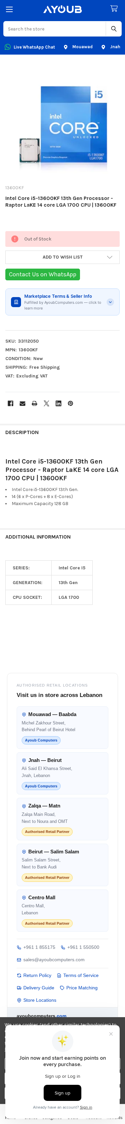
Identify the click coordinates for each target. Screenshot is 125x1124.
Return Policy (37, 975)
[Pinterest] (70, 403)
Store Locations (39, 1000)
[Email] (22, 403)
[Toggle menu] (9, 9)
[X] (46, 403)
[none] (62, 121)
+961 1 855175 (39, 947)
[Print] (34, 403)
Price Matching (82, 987)
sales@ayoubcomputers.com (54, 959)
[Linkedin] (58, 403)
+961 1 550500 (83, 947)
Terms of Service (81, 975)
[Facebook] (10, 403)
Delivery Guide (38, 987)
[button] (62, 257)
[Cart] (115, 9)
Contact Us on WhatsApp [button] (42, 274)
